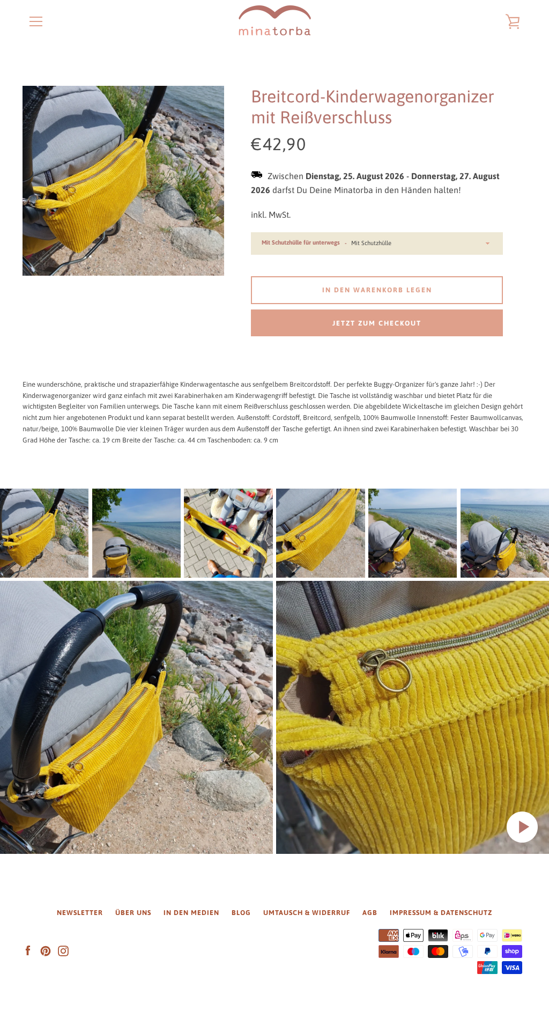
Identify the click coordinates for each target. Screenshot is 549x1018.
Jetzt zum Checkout (376, 323)
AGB (369, 913)
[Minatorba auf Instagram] (63, 951)
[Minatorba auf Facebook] (28, 951)
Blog (241, 913)
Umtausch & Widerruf (306, 913)
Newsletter (80, 913)
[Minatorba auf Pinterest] (45, 951)
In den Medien (191, 913)
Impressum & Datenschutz (441, 913)
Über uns (133, 913)
